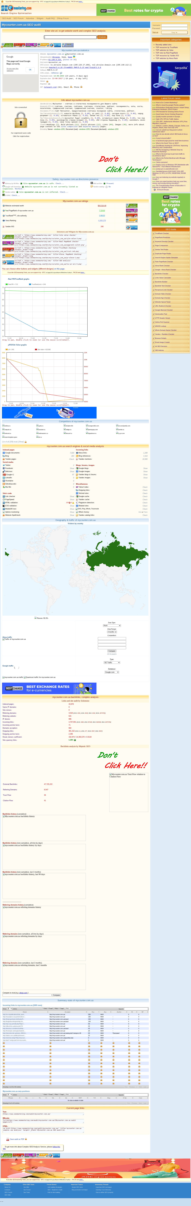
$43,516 (102, 206)
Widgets (40, 18)
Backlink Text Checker (163, 286)
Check (71, 459)
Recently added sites (164, 45)
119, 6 (69, 502)
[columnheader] (25, 1012)
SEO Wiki (8, 1195)
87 (73, 475)
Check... (60, 184)
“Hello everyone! (162, 162)
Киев (70, 57)
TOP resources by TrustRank (167, 47)
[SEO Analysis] (16, 15)
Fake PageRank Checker (164, 261)
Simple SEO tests (77, 1187)
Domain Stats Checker (163, 294)
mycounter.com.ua (55, 54)
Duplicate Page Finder (163, 253)
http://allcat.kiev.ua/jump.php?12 (13, 1026)
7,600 (72, 453)
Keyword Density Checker (164, 241)
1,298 (145, 453)
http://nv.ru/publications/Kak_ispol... (14, 1014)
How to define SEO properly (104, 1192)
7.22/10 (102, 211)
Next (140, 1087)
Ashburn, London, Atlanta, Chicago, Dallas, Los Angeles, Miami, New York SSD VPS (170, 126)
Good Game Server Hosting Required (169, 114)
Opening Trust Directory (103, 1190)
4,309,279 (102, 220)
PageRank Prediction (162, 237)
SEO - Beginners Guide (55, 1190)
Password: (156, 28)
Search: (121, 1009)
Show (72, 468)
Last (145, 1087)
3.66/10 (102, 216)
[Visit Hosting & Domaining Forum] (123, 175)
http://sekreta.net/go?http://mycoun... (14, 1038)
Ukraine (56, 57)
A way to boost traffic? (163, 138)
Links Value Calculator (163, 278)
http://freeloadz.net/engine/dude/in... (14, 1031)
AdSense (55, 73)
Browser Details (160, 338)
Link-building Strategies (55, 1187)
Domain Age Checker (162, 298)
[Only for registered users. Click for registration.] (47, 81)
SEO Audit (6, 18)
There (145, 512)
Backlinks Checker (161, 274)
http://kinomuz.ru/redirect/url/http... (13, 1028)
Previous (132, 1087)
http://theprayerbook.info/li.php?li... (13, 1019)
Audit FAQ (50, 18)
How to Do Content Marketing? (167, 102)
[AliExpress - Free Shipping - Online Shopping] (95, 1177)
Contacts (7, 1190)
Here (140, 512)
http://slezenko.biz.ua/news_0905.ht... (15, 1033)
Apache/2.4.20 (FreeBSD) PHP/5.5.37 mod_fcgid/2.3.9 (75, 68)
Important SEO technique (104, 1187)
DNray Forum (63, 18)
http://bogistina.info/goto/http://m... (13, 1021)
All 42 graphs (112, 654)
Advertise (30, 18)
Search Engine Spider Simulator (166, 257)
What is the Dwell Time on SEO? (167, 143)
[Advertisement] (170, 372)
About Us (7, 1187)
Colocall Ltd (50, 87)
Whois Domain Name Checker (166, 330)
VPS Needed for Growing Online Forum (170, 111)
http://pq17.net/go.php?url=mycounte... (15, 1040)
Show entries (10, 1009)
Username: (156, 25)
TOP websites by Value (164, 50)
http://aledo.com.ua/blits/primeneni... (14, 1035)
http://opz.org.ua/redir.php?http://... (13, 1024)
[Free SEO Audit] (30, 1157)
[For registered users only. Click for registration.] (26, 442)
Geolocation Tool (161, 314)
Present (110, 184)
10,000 (144, 459)
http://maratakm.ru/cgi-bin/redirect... (14, 1017)
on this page (59, 269)
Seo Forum (27, 1190)
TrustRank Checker (162, 233)
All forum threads (163, 190)
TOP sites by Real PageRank (167, 53)
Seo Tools (27, 1192)
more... (81, 1)
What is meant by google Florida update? (170, 105)
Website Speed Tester (163, 302)
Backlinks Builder (161, 282)
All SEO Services (161, 346)
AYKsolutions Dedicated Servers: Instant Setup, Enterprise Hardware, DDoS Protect (170, 108)
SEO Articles (159, 350)
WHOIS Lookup (160, 326)
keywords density (91, 127)
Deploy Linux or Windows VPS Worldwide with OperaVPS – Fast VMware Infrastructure (170, 165)
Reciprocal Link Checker (164, 290)
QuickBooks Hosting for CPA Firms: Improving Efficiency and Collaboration (170, 146)
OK (30, 70)
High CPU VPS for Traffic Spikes (167, 119)
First (126, 1087)
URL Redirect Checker (163, 306)
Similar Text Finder (161, 249)
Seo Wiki (26, 1187)
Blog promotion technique (80, 1190)
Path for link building (54, 1192)
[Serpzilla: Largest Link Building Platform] (49, 418)
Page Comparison (161, 245)
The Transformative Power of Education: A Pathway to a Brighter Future (168, 186)
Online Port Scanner (162, 322)
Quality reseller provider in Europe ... (169, 116)
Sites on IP (69, 60)
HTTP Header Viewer (162, 318)
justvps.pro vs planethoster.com (167, 169)
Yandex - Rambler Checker (164, 334)
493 (72, 456)
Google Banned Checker (164, 310)
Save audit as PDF (17, 1139)
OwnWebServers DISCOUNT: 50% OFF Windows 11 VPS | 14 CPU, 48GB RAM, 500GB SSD (169, 173)
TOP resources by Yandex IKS (167, 56)
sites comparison (69, 127)
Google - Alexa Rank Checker (165, 270)
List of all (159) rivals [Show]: (13, 442)
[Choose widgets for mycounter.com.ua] (67, 47)
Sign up (155, 32)
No (110, 187)
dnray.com (23, 993)
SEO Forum (18, 18)
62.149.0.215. (55, 60)
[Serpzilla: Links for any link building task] (170, 95)
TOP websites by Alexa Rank (167, 58)
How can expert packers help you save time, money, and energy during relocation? (169, 182)
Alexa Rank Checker (162, 265)
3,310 (145, 456)
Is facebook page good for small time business (172, 140)
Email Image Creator (162, 342)
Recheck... (20, 189)
